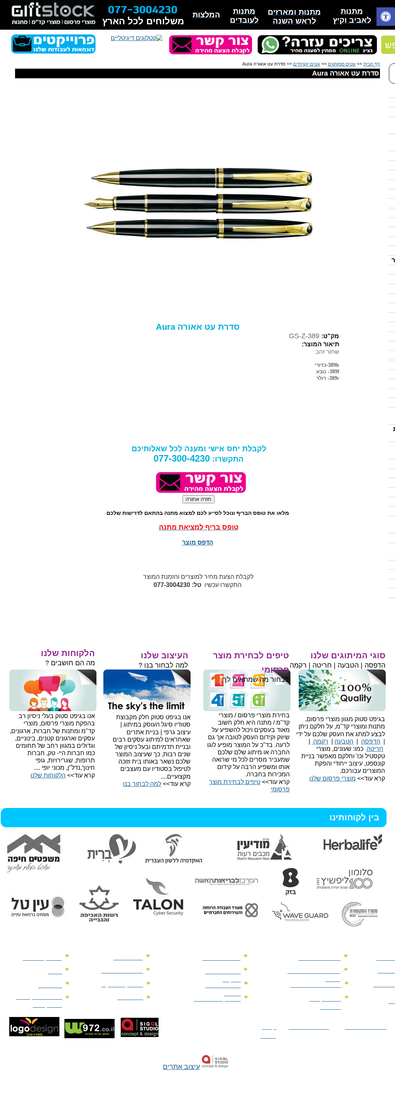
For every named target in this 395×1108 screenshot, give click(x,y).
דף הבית (371, 64)
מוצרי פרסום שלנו (332, 778)
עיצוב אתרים (181, 1067)
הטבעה (343, 741)
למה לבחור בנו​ (142, 784)
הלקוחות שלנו (48, 775)
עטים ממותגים (342, 64)
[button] (385, 18)
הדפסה (370, 741)
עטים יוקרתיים (306, 64)
